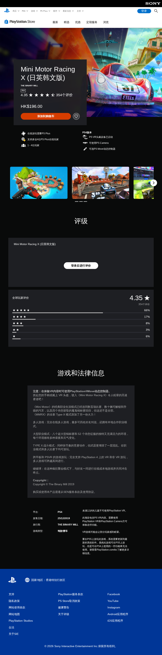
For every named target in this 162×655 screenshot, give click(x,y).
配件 (55, 10)
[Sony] (153, 6)
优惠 (78, 22)
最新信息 (67, 10)
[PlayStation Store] (20, 21)
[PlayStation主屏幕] (7, 11)
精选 (66, 22)
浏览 (106, 22)
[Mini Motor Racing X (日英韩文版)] (39, 183)
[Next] (153, 182)
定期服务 (91, 22)
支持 (79, 10)
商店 (14, 10)
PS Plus (44, 10)
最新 (55, 22)
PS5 (24, 10)
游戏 (33, 10)
